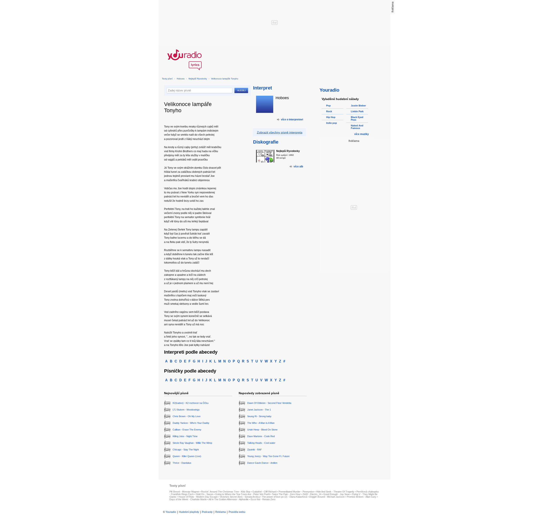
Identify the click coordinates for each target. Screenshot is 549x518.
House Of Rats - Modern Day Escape (198, 496)
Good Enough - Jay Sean (336, 494)
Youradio (171, 511)
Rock (329, 111)
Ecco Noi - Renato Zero (263, 499)
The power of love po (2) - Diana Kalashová (284, 496)
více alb (298, 166)
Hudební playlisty (189, 511)
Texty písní (167, 78)
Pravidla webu (237, 511)
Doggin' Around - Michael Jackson (327, 496)
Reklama (220, 511)
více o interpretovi (292, 119)
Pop (328, 105)
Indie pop (331, 123)
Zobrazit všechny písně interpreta (279, 132)
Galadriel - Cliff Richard (264, 491)
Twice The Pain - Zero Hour (286, 494)
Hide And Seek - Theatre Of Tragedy (335, 491)
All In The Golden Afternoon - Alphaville (229, 499)
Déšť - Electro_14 (312, 494)
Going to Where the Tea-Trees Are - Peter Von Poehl (242, 494)
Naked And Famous (357, 126)
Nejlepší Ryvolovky (198, 78)
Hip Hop (330, 117)
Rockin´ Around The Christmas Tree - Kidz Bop (225, 491)
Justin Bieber (358, 105)
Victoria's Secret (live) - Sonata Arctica (240, 496)
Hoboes (180, 78)
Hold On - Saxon (204, 494)
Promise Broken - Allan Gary (361, 496)
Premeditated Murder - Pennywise (296, 491)
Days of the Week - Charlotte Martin (188, 499)
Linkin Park (357, 111)
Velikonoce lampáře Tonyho (224, 78)
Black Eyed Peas (357, 118)
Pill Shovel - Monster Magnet (184, 491)
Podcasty (207, 511)
